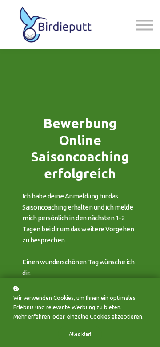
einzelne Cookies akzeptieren (104, 316)
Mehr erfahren (31, 316)
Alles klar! (80, 334)
